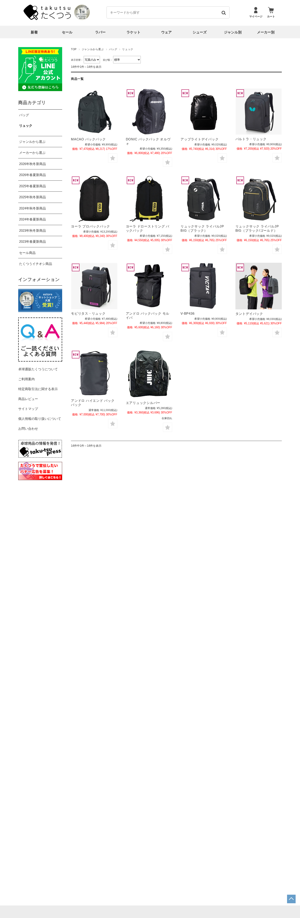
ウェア (166, 32)
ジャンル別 (233, 32)
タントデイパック (249, 314)
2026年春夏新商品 (32, 175)
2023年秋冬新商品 (32, 230)
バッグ (113, 49)
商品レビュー (28, 399)
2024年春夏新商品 (32, 219)
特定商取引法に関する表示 (38, 389)
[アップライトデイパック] (204, 111)
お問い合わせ (28, 428)
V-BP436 (187, 313)
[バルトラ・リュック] (258, 111)
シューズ (200, 32)
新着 (34, 32)
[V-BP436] (204, 286)
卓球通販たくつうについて (38, 369)
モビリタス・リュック (88, 313)
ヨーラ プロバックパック (90, 226)
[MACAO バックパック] (94, 111)
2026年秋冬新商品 (32, 164)
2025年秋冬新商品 (32, 197)
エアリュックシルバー (143, 403)
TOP (74, 49)
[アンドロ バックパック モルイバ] (149, 286)
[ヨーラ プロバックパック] (94, 199)
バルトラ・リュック (251, 139)
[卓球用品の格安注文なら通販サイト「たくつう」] (48, 19)
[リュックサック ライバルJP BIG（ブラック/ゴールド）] (258, 199)
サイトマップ (28, 409)
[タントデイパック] (258, 286)
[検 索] (223, 12)
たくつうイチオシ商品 (35, 264)
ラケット (134, 32)
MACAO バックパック (88, 139)
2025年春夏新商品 (32, 186)
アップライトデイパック (200, 139)
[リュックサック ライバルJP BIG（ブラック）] (204, 199)
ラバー (100, 32)
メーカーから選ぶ (32, 152)
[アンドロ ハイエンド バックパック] (94, 373)
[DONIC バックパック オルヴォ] (149, 111)
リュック (25, 125)
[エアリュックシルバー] (149, 374)
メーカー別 (266, 32)
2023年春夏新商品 (32, 241)
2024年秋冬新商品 (32, 208)
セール (67, 32)
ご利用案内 (26, 379)
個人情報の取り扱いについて (39, 418)
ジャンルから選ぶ (93, 49)
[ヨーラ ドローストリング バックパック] (149, 199)
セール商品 (27, 253)
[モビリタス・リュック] (94, 286)
